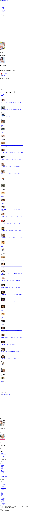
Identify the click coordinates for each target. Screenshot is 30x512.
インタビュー (3, 146)
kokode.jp (2, 501)
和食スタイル (3, 471)
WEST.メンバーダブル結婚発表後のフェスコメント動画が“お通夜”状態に (11, 173)
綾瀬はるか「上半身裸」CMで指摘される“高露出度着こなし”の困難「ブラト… (11, 351)
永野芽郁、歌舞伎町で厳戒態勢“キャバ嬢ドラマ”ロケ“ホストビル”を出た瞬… (11, 116)
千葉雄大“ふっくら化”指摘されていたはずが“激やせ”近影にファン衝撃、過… (11, 266)
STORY (2, 494)
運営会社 (2, 487)
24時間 (2, 95)
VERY (2, 466)
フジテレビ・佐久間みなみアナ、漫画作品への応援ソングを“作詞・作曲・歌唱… (12, 152)
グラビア (2, 11)
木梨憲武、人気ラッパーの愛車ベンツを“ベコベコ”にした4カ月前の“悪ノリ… (11, 209)
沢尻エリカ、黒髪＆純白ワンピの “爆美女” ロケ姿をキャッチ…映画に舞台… (11, 102)
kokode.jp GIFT (3, 504)
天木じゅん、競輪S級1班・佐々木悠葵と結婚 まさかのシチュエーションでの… (12, 145)
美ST (2, 496)
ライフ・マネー (3, 10)
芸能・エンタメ (3, 8)
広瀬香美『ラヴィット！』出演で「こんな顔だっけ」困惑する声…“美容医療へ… (12, 294)
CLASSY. (2, 465)
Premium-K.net (3, 497)
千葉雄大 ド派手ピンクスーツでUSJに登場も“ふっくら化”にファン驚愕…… (11, 287)
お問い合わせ (3, 489)
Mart (2, 468)
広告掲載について (3, 486)
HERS (2, 467)
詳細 (0, 431)
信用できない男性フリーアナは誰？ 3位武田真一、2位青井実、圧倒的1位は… (11, 230)
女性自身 (2, 472)
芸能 (2, 125)
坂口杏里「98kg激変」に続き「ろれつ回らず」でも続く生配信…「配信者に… (11, 337)
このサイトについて (4, 484)
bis (1, 470)
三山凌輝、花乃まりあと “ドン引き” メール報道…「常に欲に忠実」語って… (11, 330)
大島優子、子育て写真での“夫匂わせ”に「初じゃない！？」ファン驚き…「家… (11, 216)
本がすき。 (2, 500)
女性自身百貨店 (3, 503)
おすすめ (2, 94)
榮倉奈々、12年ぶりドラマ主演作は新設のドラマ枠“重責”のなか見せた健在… (11, 109)
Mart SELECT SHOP (4, 476)
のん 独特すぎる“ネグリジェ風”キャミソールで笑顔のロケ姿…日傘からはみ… (11, 166)
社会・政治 (2, 7)
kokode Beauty (3, 475)
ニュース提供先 (3, 488)
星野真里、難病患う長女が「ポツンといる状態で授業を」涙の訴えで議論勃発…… (12, 237)
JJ (1, 492)
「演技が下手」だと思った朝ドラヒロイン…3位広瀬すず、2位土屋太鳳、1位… (11, 273)
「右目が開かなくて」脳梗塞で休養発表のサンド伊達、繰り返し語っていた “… (11, 280)
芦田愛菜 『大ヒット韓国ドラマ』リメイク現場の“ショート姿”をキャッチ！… (11, 159)
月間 (2, 96)
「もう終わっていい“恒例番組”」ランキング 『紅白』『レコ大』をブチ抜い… (11, 223)
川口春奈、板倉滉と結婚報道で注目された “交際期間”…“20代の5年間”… (10, 344)
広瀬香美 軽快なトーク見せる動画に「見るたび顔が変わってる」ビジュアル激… (12, 301)
